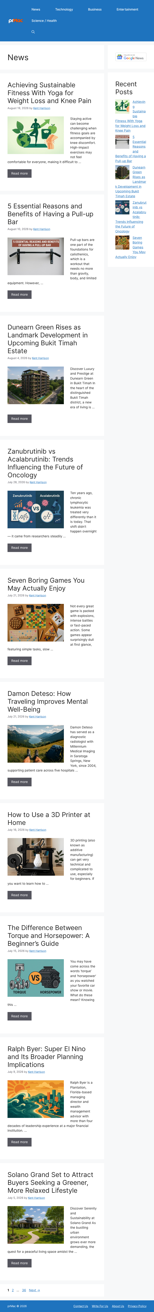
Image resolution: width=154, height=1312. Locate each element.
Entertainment (127, 9)
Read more (19, 173)
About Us (118, 1306)
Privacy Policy (137, 1306)
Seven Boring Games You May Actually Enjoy (46, 584)
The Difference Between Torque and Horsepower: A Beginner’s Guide (49, 935)
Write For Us (100, 1306)
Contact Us (80, 1306)
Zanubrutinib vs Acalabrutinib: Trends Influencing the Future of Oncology (45, 463)
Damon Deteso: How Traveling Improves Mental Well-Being (48, 701)
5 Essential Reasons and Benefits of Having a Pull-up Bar (50, 214)
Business (95, 9)
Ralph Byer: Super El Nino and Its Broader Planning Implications (47, 1056)
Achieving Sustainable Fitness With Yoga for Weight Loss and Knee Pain (49, 93)
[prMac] (16, 20)
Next (34, 1290)
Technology (64, 9)
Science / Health (44, 21)
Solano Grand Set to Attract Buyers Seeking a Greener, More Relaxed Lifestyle (50, 1182)
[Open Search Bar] (33, 32)
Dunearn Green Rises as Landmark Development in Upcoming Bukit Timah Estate (48, 339)
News (36, 9)
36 (24, 1290)
